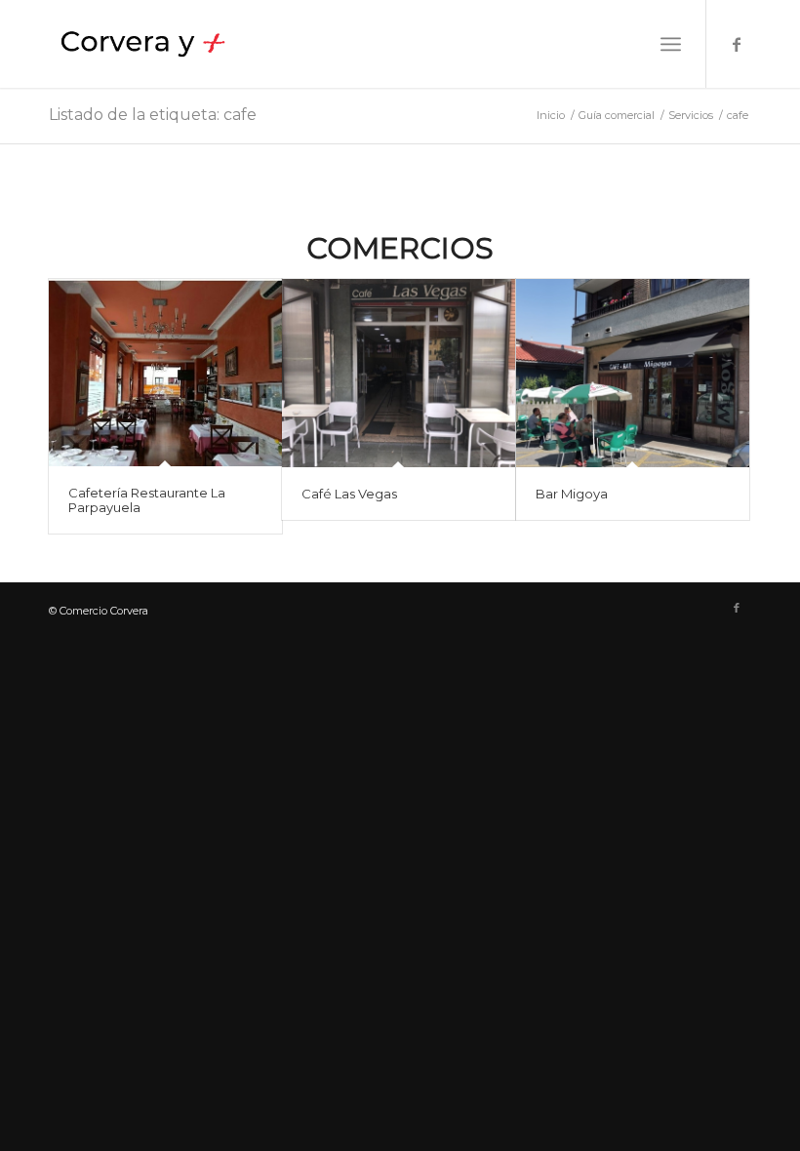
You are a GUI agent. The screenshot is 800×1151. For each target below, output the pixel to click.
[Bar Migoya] (632, 373)
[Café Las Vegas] (398, 373)
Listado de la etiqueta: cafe (153, 114)
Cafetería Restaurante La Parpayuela (146, 499)
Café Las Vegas (349, 493)
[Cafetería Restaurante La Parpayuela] (165, 372)
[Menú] (670, 44)
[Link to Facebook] (736, 44)
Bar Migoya (572, 493)
